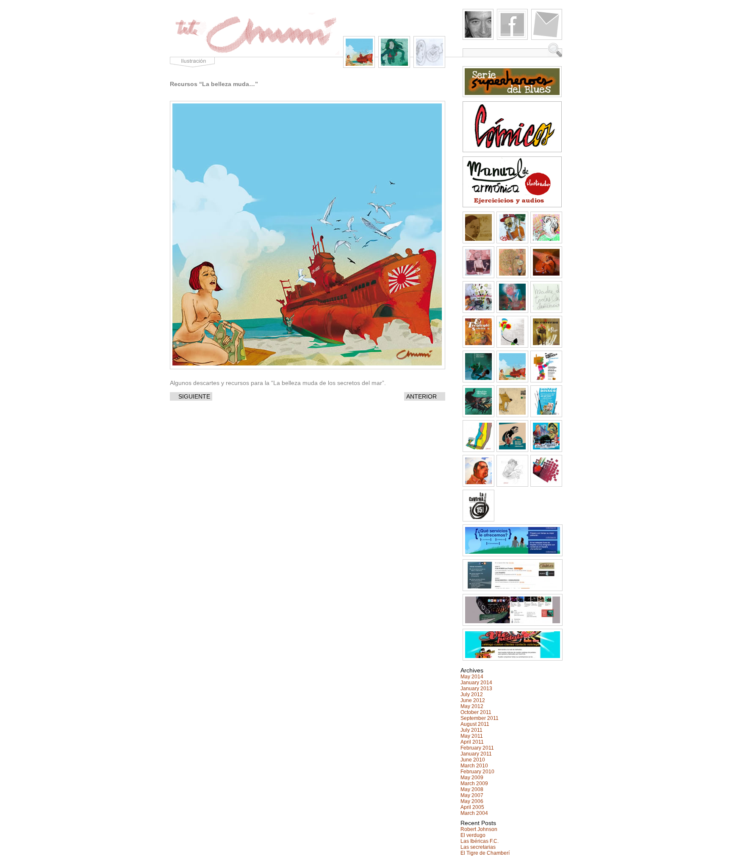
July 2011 (471, 730)
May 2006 (471, 801)
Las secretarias (478, 847)
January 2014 (476, 683)
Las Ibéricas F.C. (479, 841)
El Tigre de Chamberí (485, 853)
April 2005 (472, 807)
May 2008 (471, 789)
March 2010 (474, 766)
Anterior (421, 396)
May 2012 (471, 706)
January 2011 (476, 754)
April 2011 (472, 742)
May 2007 (471, 795)
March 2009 (474, 783)
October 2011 (475, 712)
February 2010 (477, 772)
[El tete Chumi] (254, 54)
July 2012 (471, 694)
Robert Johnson (478, 829)
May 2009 (471, 778)
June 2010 (472, 760)
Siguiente (194, 396)
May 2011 (471, 736)
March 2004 (474, 813)
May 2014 (471, 677)
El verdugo (472, 835)
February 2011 (477, 748)
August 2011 (474, 724)
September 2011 (479, 718)
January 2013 (476, 688)
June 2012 (472, 700)
